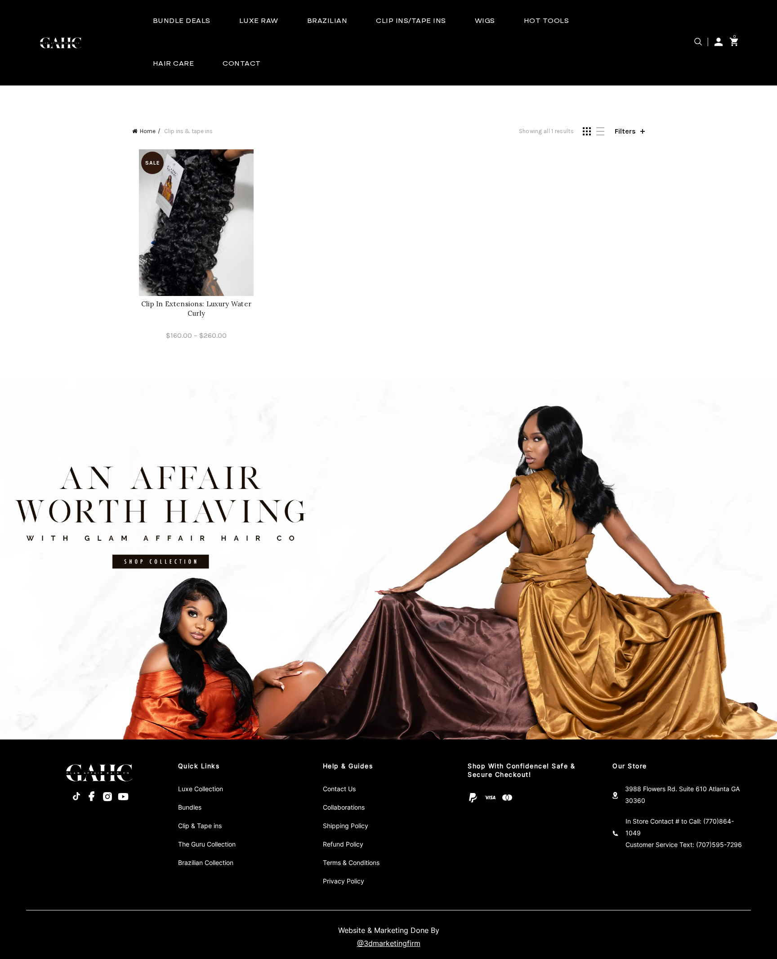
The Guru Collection (207, 844)
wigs (485, 21)
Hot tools (546, 21)
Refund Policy (343, 844)
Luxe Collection (200, 789)
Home (148, 131)
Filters (625, 131)
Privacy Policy (343, 881)
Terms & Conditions (351, 862)
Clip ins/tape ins (411, 21)
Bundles (189, 807)
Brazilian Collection (205, 862)
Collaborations (344, 807)
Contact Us (339, 789)
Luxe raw (258, 21)
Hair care (173, 63)
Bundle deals (181, 21)
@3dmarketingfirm (388, 943)
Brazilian (327, 21)
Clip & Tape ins (200, 825)
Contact (242, 63)
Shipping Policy (345, 825)
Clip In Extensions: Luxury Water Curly (196, 309)
